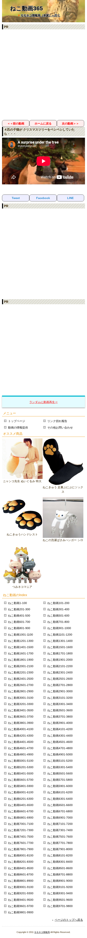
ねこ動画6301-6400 (60, 798)
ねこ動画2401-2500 (20, 678)
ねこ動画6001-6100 (20, 792)
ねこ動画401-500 (19, 615)
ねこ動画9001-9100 (20, 887)
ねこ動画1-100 (17, 603)
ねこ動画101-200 (58, 603)
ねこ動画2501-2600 (60, 678)
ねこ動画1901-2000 (60, 659)
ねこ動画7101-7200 (60, 823)
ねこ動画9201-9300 (20, 893)
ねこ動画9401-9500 (20, 899)
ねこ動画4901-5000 (60, 754)
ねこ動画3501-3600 (60, 710)
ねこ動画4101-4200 (60, 729)
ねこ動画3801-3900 (20, 722)
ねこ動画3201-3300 (20, 704)
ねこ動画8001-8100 (20, 855)
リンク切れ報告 (57, 421)
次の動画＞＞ (70, 123)
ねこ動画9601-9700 (20, 906)
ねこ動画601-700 (19, 621)
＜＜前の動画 (15, 123)
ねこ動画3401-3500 (20, 710)
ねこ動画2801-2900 (20, 691)
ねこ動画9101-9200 (60, 887)
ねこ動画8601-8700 (20, 874)
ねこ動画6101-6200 (60, 792)
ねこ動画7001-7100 (20, 823)
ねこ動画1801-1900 (20, 659)
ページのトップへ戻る (69, 919)
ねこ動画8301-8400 (60, 861)
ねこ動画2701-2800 (60, 685)
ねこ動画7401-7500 (20, 836)
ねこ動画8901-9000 (60, 880)
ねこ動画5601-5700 (20, 779)
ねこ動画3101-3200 (60, 697)
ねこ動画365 (26, 8)
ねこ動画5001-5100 (20, 760)
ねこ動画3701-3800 (60, 716)
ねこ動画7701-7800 (60, 842)
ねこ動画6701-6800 (60, 811)
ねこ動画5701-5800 (60, 779)
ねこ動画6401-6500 (20, 805)
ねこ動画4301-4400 (60, 735)
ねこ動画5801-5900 (20, 786)
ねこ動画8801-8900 (20, 880)
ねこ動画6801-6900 (20, 817)
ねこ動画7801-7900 (20, 849)
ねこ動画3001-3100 (20, 697)
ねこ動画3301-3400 (60, 704)
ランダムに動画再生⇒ (43, 402)
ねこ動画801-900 (19, 628)
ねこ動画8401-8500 (20, 868)
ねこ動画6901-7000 (60, 817)
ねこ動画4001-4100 (20, 729)
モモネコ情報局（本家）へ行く (40, 15)
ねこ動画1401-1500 (20, 647)
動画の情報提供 (18, 427)
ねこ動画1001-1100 (20, 634)
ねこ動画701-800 (58, 621)
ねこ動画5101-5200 (60, 760)
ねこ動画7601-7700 (20, 842)
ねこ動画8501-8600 (60, 868)
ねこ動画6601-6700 (20, 811)
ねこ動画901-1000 (59, 628)
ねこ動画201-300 (19, 609)
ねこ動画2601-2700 (20, 685)
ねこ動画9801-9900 (20, 912)
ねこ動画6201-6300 (20, 798)
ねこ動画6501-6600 (60, 805)
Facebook (43, 198)
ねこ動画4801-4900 (20, 754)
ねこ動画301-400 (58, 609)
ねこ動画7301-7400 (60, 830)
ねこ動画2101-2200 (60, 666)
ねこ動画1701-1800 (60, 653)
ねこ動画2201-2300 (20, 672)
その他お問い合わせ (60, 427)
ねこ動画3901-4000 (60, 722)
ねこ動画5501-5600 (60, 773)
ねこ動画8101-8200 (60, 855)
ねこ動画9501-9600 (60, 899)
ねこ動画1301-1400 (60, 640)
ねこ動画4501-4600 (60, 741)
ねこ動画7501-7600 (60, 836)
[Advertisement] (43, 74)
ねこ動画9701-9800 (60, 906)
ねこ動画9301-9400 (60, 893)
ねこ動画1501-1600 (60, 647)
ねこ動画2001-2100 (20, 666)
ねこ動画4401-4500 (20, 741)
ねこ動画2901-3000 (60, 691)
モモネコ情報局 (42, 932)
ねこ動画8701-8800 (60, 874)
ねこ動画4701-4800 (60, 748)
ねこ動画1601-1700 (20, 653)
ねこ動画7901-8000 (60, 849)
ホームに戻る (43, 123)
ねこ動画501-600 (58, 615)
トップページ (16, 421)
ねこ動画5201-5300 (20, 767)
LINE (70, 198)
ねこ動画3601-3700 (20, 716)
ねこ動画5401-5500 (20, 773)
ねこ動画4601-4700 (20, 748)
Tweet (16, 198)
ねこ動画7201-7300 (20, 830)
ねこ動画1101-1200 (59, 634)
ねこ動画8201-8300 (20, 861)
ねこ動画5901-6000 (60, 786)
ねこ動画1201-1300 (20, 640)
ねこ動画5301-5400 (60, 767)
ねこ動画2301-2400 (60, 672)
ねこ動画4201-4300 (20, 735)
